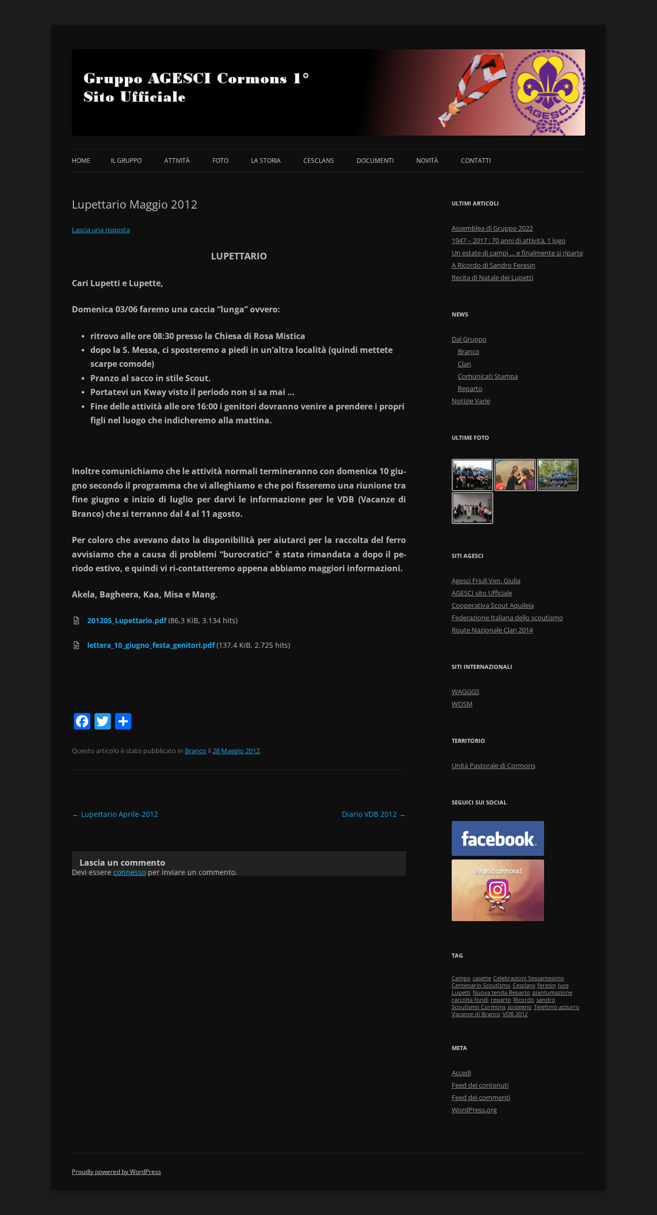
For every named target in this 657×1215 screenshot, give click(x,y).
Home (81, 160)
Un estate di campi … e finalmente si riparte (517, 252)
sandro (545, 999)
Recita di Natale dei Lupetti (492, 277)
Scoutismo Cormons (479, 1007)
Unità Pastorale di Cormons (493, 765)
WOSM (462, 703)
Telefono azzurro (556, 1007)
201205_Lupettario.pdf (126, 620)
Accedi (461, 1072)
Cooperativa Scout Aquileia (493, 605)
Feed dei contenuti (480, 1085)
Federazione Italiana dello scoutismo (507, 617)
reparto (501, 999)
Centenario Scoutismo (481, 985)
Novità (427, 160)
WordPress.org (474, 1109)
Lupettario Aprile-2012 (115, 814)
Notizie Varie (471, 400)
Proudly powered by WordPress (116, 1171)
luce (563, 985)
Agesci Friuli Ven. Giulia (486, 580)
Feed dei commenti (481, 1097)
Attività (177, 160)
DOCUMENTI (375, 160)
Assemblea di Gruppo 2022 (492, 228)
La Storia (266, 160)
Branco (195, 750)
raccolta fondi (470, 999)
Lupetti (461, 992)
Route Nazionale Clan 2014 (492, 629)
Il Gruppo (126, 160)
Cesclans (318, 160)
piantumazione (552, 992)
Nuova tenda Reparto (501, 992)
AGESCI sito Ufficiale (482, 592)
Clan (464, 363)
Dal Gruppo (469, 339)
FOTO (220, 160)
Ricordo (523, 999)
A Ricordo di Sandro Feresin (493, 265)
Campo (461, 978)
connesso (129, 872)
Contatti (476, 160)
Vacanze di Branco (476, 1014)
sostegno (520, 1007)
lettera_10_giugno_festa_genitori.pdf (151, 645)
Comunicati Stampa (488, 376)
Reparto (470, 388)
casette (482, 978)
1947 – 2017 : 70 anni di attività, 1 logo (509, 240)
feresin (546, 985)
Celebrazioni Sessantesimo (528, 978)
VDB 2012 (515, 1014)
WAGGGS (465, 691)
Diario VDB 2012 (374, 814)
